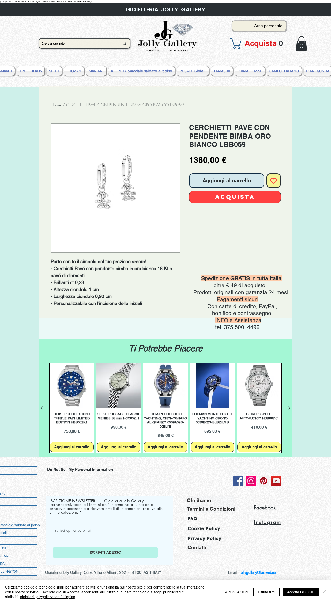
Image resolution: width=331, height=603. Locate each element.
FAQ (192, 518)
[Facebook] (238, 481)
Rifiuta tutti (266, 591)
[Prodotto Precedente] (42, 408)
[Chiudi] (325, 592)
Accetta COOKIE (300, 591)
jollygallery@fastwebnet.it (259, 572)
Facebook (265, 507)
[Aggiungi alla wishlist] (273, 180)
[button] (257, 43)
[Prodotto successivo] (289, 408)
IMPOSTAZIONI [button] (236, 591)
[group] (165, 408)
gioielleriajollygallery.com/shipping (47, 596)
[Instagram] (251, 481)
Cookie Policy (204, 528)
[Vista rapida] (72, 385)
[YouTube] (276, 481)
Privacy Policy (204, 538)
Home (56, 105)
